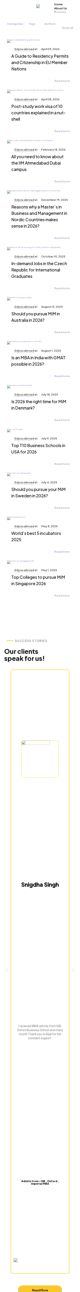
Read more (62, 80)
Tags (32, 23)
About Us (60, 8)
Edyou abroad (24, 49)
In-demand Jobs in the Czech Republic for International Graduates (39, 270)
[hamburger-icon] (71, 4)
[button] (7, 970)
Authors (49, 23)
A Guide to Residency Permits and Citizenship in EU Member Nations (40, 62)
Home (58, 4)
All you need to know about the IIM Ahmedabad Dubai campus (37, 163)
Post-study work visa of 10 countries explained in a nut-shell (38, 113)
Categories (15, 23)
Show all (67, 27)
